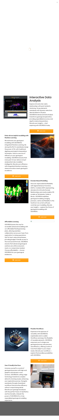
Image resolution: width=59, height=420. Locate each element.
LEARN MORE (42, 131)
